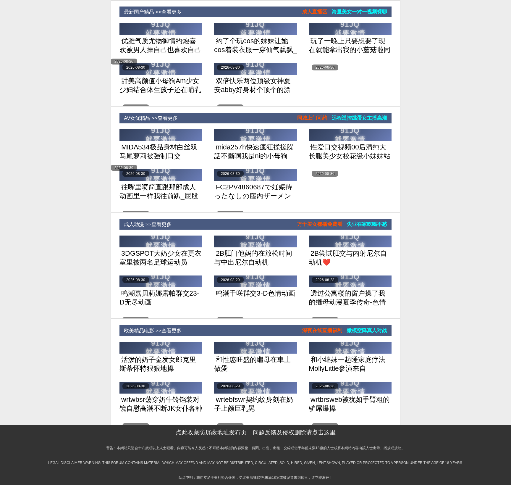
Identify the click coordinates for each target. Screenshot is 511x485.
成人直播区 (314, 11)
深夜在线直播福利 (322, 330)
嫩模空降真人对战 (367, 330)
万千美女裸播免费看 (319, 224)
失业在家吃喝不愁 (367, 224)
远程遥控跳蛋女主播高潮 (359, 118)
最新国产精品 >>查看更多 (150, 12)
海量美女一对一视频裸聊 (359, 11)
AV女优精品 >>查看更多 (148, 118)
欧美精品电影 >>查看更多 (150, 330)
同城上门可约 (312, 118)
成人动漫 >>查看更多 (145, 224)
